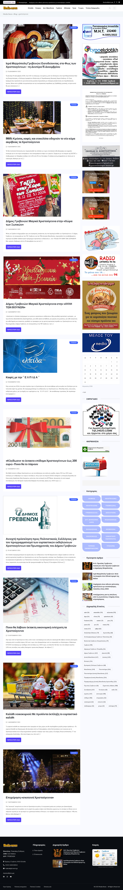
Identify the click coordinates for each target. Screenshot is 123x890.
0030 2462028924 (11, 865)
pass (110, 620)
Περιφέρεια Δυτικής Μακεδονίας (95, 677)
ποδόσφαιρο (89, 706)
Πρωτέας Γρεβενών (91, 685)
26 (95, 378)
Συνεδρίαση (89, 689)
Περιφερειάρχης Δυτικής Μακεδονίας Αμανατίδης (100, 681)
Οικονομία (91, 536)
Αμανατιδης (108, 633)
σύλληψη (113, 706)
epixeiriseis (108, 616)
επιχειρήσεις (101, 698)
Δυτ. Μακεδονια (48, 8)
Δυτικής (106, 657)
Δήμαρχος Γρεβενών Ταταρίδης (94, 649)
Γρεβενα (59, 8)
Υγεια (74, 8)
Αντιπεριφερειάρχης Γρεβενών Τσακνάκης (98, 637)
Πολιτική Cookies (35, 887)
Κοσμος (38, 8)
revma (87, 628)
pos (96, 624)
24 (85, 378)
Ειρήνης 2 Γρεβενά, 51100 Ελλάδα (15, 862)
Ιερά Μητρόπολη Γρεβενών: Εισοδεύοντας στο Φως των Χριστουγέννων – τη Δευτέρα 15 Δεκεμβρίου (41, 65)
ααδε (114, 689)
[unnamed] (101, 156)
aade (86, 612)
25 (90, 378)
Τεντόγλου (103, 689)
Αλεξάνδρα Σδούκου (91, 633)
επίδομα (88, 698)
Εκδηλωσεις (110, 519)
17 (85, 374)
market (100, 620)
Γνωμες (81, 8)
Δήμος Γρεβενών (91, 653)
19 (95, 374)
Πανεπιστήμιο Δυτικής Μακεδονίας (96, 673)
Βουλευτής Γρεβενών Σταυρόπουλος (96, 641)
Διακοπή (106, 653)
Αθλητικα (67, 8)
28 (106, 378)
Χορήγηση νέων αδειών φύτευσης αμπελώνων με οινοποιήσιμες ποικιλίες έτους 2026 (106, 586)
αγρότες (88, 694)
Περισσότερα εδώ (13, 92)
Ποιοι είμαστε (38, 850)
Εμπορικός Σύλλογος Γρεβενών (95, 665)
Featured (88, 620)
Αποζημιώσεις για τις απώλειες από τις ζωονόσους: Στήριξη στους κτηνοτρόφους (106, 596)
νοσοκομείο (89, 702)
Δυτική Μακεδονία (91, 657)
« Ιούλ (84, 392)
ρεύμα (101, 706)
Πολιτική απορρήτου (20, 887)
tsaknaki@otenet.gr (11, 868)
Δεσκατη (111, 512)
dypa (86, 616)
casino (91, 498)
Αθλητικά (91, 505)
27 (101, 378)
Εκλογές (88, 661)
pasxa (87, 624)
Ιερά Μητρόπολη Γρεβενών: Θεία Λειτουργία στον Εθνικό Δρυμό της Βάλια (106, 576)
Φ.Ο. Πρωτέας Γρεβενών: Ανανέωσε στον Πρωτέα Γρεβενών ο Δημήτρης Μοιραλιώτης (106, 565)
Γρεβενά (88, 645)
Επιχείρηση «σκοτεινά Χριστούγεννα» (30, 797)
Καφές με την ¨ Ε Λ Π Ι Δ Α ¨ (23, 377)
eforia (97, 616)
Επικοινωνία (38, 854)
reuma (106, 624)
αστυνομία (101, 694)
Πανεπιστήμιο (105, 669)
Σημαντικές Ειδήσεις (111, 538)
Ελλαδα (30, 8)
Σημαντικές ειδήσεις (110, 685)
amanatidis (98, 612)
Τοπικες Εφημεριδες (92, 8)
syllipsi (98, 628)
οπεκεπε (102, 702)
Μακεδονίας (89, 669)
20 (101, 374)
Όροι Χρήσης (7, 887)
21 (106, 374)
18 (90, 374)
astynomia (111, 612)
